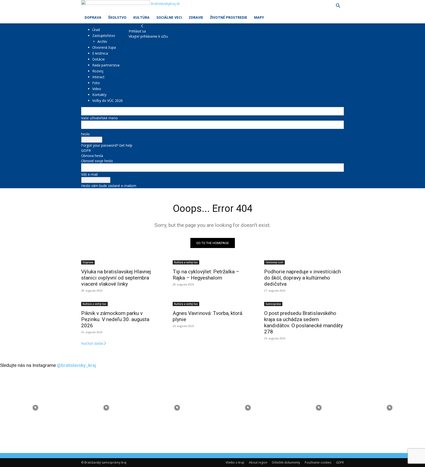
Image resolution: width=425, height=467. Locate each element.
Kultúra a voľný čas (186, 262)
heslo (85, 134)
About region (258, 462)
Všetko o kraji (235, 462)
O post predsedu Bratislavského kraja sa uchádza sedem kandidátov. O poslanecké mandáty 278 (303, 322)
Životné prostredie (228, 17)
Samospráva (273, 304)
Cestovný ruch (274, 262)
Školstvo (117, 17)
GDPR (86, 150)
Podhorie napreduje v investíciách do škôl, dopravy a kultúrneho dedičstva (302, 278)
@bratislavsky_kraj (76, 365)
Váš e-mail (89, 174)
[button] (338, 6)
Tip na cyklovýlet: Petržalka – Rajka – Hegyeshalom (206, 275)
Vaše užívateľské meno (99, 118)
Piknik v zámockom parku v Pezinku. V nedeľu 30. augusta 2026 (115, 319)
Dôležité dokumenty (286, 462)
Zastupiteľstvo (103, 35)
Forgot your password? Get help (106, 145)
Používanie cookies (318, 462)
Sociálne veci (169, 17)
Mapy (259, 17)
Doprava (93, 17)
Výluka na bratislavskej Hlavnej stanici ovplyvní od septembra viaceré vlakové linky (116, 278)
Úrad (96, 29)
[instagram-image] (35, 407)
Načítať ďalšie (92, 343)
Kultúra (141, 17)
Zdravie (196, 17)
